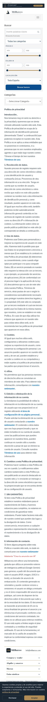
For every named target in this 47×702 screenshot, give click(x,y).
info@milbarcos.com (33, 650)
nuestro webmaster (29, 552)
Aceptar (34, 698)
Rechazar (12, 698)
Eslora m (10, 61)
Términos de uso (12, 160)
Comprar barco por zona (14, 681)
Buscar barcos (23, 87)
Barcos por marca (31, 681)
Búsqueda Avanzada (13, 36)
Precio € (9, 46)
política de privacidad (10, 692)
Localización (11, 75)
